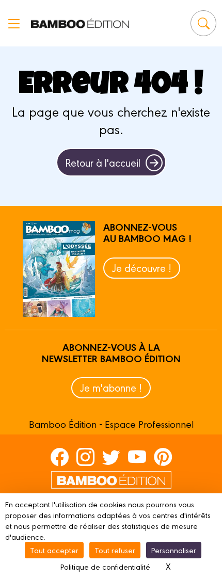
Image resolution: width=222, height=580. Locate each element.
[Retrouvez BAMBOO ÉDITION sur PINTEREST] (163, 457)
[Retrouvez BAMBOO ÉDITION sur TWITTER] (111, 457)
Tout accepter (54, 549)
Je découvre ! (141, 268)
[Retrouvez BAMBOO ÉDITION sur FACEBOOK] (60, 457)
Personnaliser (173, 549)
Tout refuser (114, 549)
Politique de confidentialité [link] (105, 566)
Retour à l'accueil (102, 162)
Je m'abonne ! (111, 387)
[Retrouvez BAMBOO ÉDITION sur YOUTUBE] (137, 457)
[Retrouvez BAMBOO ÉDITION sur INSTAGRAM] (85, 457)
